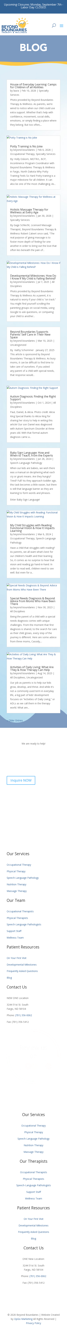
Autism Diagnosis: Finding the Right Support (33, 398)
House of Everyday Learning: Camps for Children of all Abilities (33, 85)
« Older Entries (15, 720)
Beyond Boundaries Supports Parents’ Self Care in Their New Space (30, 334)
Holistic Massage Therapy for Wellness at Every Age (29, 211)
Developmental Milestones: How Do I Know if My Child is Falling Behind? (33, 277)
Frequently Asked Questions (22, 971)
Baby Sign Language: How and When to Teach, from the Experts (31, 454)
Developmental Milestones (22, 964)
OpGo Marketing (23, 1319)
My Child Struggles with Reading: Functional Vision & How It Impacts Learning (32, 528)
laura (16, 90)
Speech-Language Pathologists (24, 924)
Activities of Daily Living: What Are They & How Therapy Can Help (32, 668)
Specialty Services (45, 154)
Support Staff (14, 931)
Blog (9, 977)
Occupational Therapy (22, 154)
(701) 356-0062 (23, 1015)
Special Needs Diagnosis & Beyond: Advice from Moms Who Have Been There (32, 601)
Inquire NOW (20, 780)
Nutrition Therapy (16, 884)
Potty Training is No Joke (26, 146)
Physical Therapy (16, 871)
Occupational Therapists (20, 911)
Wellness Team (15, 937)
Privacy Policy (33, 1323)
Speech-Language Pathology (26, 462)
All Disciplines (17, 611)
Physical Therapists (17, 918)
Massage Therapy (17, 891)
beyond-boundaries (24, 149)
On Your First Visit (16, 958)
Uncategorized (18, 344)
